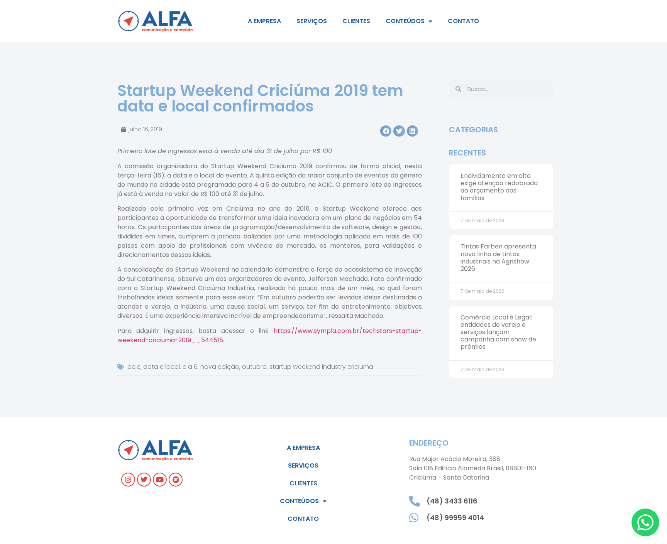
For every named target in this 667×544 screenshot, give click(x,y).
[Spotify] (176, 480)
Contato (463, 21)
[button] (385, 131)
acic (134, 366)
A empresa (264, 21)
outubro (254, 366)
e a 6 (190, 366)
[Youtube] (160, 480)
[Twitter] (144, 480)
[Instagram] (128, 480)
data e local (161, 366)
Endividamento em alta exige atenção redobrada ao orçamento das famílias (499, 187)
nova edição (219, 366)
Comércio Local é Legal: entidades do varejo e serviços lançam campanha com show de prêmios (498, 332)
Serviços (311, 21)
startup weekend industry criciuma (321, 366)
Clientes (356, 21)
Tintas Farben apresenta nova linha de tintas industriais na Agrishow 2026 (498, 257)
